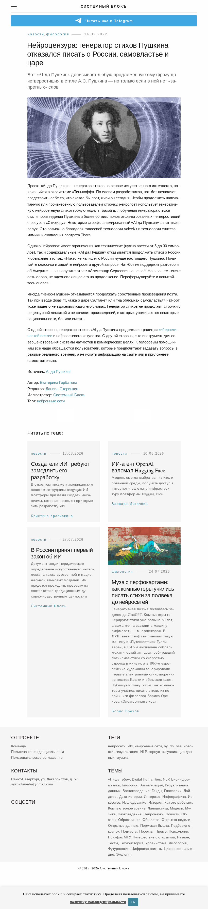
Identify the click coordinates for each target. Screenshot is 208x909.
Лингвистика (158, 808)
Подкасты (129, 831)
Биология (129, 785)
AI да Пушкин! (58, 371)
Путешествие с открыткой (154, 837)
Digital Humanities (146, 779)
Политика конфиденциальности (37, 752)
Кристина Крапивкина (52, 516)
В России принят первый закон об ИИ (62, 553)
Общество (151, 820)
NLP (143, 752)
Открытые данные (123, 825)
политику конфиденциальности (98, 901)
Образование (129, 820)
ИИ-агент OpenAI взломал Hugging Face (138, 467)
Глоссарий (173, 791)
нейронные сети (51, 401)
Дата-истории (130, 797)
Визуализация (151, 785)
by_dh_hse (173, 746)
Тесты (113, 843)
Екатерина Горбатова (58, 382)
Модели (176, 808)
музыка (122, 757)
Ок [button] (133, 902)
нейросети (117, 746)
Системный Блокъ (69, 395)
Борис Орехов (125, 711)
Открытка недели (176, 820)
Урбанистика (155, 843)
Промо (161, 831)
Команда (18, 746)
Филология (57, 34)
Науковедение (130, 814)
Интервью (152, 797)
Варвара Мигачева (130, 504)
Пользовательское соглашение (37, 757)
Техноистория (131, 843)
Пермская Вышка (154, 825)
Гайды (157, 791)
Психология (178, 831)
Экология (124, 854)
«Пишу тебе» (119, 779)
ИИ (130, 746)
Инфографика (174, 797)
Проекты (146, 831)
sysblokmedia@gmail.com (32, 784)
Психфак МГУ (119, 837)
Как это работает (178, 802)
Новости (35, 34)
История (155, 802)
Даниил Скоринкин (62, 389)
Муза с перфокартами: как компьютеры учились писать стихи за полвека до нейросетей (143, 592)
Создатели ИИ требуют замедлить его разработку (60, 470)
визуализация (126, 752)
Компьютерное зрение (127, 808)
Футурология (118, 849)
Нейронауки (154, 814)
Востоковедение (136, 791)
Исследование (134, 802)
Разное (183, 837)
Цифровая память (146, 849)
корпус (154, 752)
